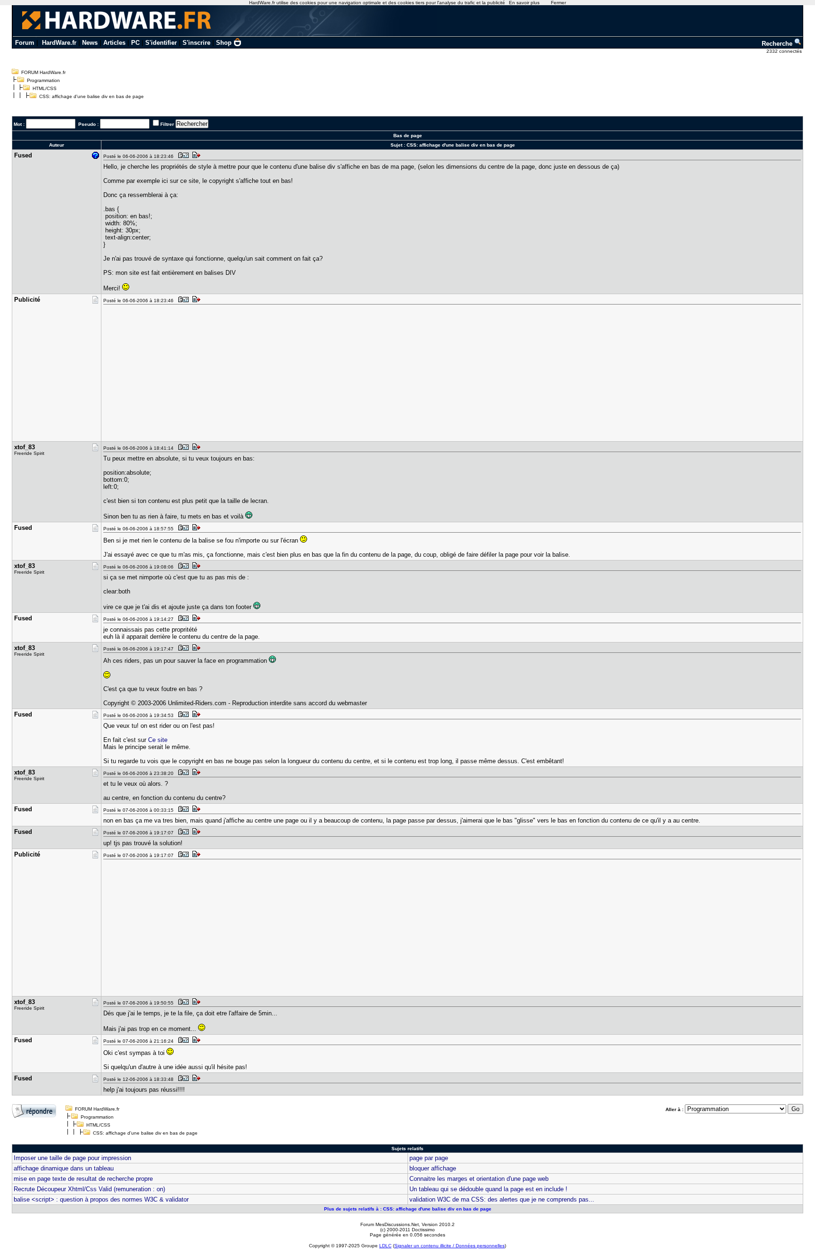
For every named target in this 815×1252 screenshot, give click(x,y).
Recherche (778, 43)
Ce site (157, 739)
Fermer (558, 2)
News (90, 42)
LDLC (385, 1245)
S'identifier (161, 42)
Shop (224, 42)
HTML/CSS (45, 88)
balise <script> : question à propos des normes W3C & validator (101, 1199)
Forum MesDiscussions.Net (389, 1224)
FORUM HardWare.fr (43, 72)
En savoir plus (524, 2)
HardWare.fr (59, 42)
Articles (114, 42)
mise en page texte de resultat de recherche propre (83, 1178)
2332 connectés (784, 51)
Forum (24, 42)
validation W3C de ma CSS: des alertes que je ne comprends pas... (501, 1199)
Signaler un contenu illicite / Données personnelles (449, 1245)
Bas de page (407, 135)
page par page (428, 1157)
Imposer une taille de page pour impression (72, 1157)
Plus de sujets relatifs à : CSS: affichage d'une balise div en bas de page (407, 1208)
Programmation (43, 80)
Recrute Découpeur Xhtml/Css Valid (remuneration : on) (89, 1189)
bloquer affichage (432, 1168)
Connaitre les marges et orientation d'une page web (479, 1178)
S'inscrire (196, 42)
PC (135, 42)
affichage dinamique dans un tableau (64, 1168)
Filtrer (167, 124)
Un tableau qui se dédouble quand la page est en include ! (488, 1189)
